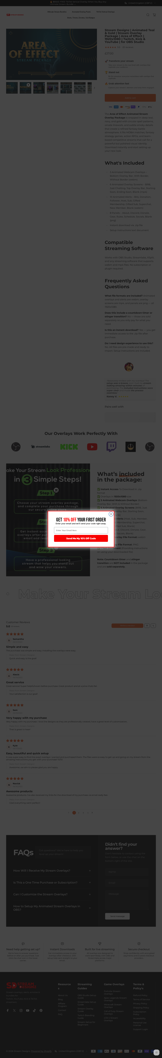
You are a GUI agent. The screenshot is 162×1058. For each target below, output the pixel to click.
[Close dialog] (111, 514)
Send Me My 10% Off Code (81, 538)
